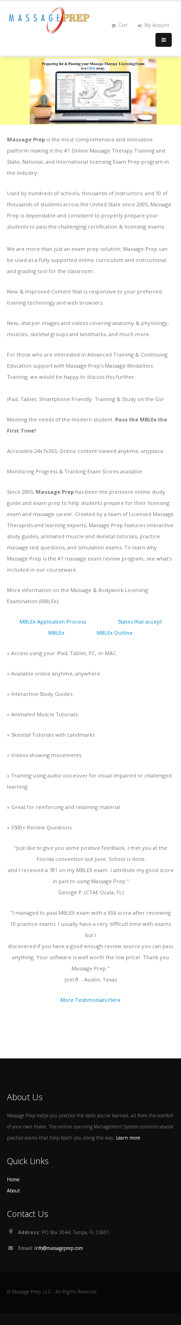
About (13, 1190)
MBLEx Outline (115, 632)
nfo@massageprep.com (59, 1248)
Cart (123, 25)
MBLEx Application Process (52, 621)
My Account (156, 25)
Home (13, 1179)
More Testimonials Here (90, 999)
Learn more (128, 1137)
